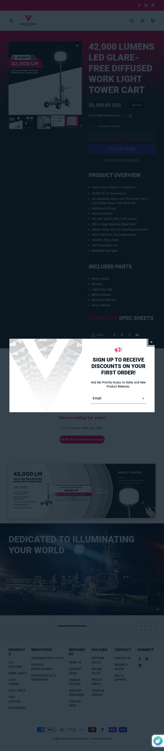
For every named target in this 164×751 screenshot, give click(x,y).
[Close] (151, 342)
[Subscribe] (143, 398)
